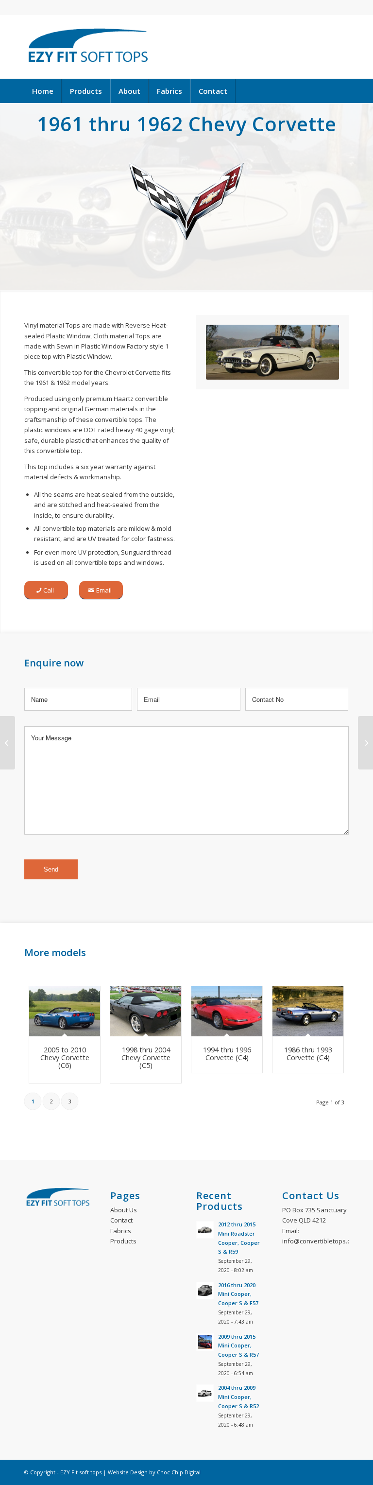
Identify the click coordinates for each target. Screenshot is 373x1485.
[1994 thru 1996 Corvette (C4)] (226, 1011)
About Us (123, 1209)
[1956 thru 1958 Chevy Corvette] (7, 742)
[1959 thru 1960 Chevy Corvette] (365, 742)
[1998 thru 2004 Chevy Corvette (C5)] (145, 1011)
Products (123, 1241)
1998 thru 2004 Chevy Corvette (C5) (145, 1057)
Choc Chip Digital (179, 1472)
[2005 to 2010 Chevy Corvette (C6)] (64, 1011)
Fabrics (120, 1230)
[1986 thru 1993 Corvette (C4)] (307, 1011)
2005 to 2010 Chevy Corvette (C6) (64, 1057)
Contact (121, 1220)
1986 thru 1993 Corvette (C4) (308, 1053)
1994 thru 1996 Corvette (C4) (227, 1053)
